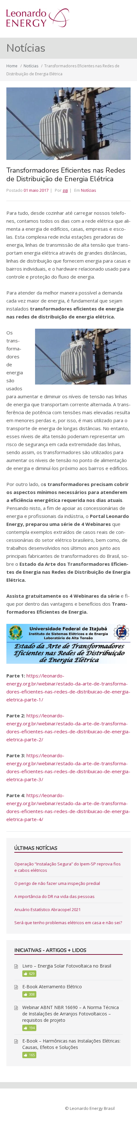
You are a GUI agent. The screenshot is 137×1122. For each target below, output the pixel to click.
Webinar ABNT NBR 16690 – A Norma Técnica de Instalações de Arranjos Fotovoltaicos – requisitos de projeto (70, 1013)
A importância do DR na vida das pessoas (54, 896)
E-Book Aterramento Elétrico (52, 987)
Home (12, 66)
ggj (65, 190)
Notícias (31, 66)
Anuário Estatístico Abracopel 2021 (47, 909)
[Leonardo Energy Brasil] (38, 25)
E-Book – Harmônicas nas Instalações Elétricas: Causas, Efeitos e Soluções (71, 1044)
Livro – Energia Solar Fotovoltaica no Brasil (66, 966)
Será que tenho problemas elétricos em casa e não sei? (68, 922)
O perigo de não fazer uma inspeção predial (57, 883)
